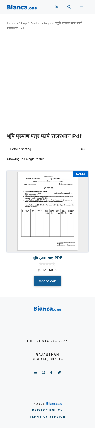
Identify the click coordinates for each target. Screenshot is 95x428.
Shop (23, 23)
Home (11, 23)
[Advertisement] (47, 81)
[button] (69, 7)
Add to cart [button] (47, 281)
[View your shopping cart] (56, 7)
